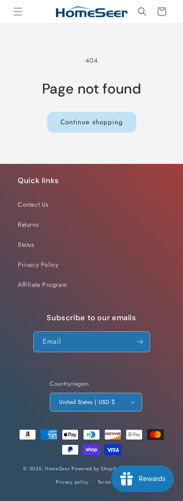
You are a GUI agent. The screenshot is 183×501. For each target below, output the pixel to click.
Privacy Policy (38, 264)
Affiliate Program (42, 284)
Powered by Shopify (95, 468)
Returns (28, 224)
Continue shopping (91, 122)
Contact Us (33, 204)
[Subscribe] (140, 341)
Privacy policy (72, 481)
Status (26, 244)
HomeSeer (57, 468)
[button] (18, 11)
